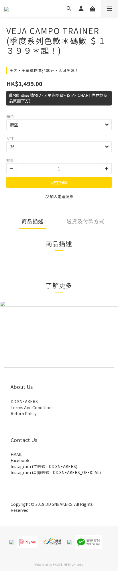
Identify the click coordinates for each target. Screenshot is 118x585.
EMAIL (16, 454)
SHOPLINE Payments (68, 564)
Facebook (20, 460)
